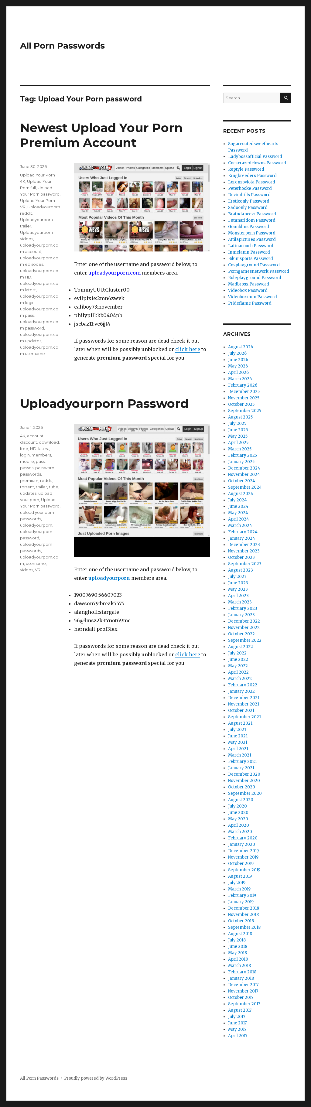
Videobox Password (248, 290)
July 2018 (237, 940)
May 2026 (238, 366)
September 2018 (244, 927)
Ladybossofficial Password (255, 156)
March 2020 (240, 831)
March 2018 (239, 965)
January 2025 (241, 461)
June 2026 (238, 359)
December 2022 (244, 621)
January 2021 (241, 767)
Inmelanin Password (249, 252)
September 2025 (244, 410)
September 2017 (244, 1003)
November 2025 (243, 398)
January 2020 (241, 844)
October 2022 (241, 634)
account (35, 435)
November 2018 (243, 914)
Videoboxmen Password (252, 296)
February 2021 (242, 761)
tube (53, 486)
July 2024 (237, 500)
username (36, 563)
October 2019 (241, 863)
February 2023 (242, 608)
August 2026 (240, 347)
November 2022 (244, 627)
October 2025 (241, 404)
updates (28, 493)
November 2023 (244, 551)
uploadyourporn (109, 578)
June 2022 (238, 659)
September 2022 (244, 640)
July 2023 (237, 576)
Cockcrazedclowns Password (257, 163)
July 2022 (237, 653)
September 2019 (244, 870)
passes (26, 467)
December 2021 (243, 697)
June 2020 (238, 812)
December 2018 (243, 908)
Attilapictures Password (252, 239)
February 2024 (243, 532)
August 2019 (240, 876)
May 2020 (238, 819)
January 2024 (241, 538)
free (24, 448)
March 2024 (240, 525)
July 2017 (236, 1016)
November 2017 (243, 991)
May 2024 (238, 512)
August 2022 (240, 646)
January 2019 (241, 901)
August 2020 (240, 799)
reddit (46, 480)
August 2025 (240, 417)
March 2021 (239, 755)
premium (29, 480)
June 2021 (238, 736)
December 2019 (243, 850)
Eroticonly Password (248, 201)
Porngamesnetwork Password (258, 271)
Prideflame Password (250, 303)
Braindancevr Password (252, 214)
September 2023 (244, 563)
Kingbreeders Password (252, 175)
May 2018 (237, 952)
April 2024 (238, 519)
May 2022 (238, 665)
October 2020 (241, 787)
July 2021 (237, 729)
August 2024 (240, 493)
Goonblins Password (248, 226)
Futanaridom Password (251, 220)
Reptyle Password (246, 169)
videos (26, 569)
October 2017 (240, 997)
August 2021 (240, 723)
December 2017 (243, 984)
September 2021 (244, 716)
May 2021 (237, 742)
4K (22, 435)
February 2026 (242, 385)
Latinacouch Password (250, 245)
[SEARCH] (285, 98)
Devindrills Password (249, 194)
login (25, 455)
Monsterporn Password (251, 233)
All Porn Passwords (62, 45)
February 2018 (242, 972)
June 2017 (237, 1023)
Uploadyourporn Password (104, 403)
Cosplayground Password (254, 265)
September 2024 (245, 487)
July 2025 (237, 423)
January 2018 (241, 978)
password (44, 467)
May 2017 (237, 1029)
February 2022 (242, 685)
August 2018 (240, 933)
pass (40, 461)
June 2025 (238, 429)
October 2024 (241, 480)
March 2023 (240, 602)
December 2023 (244, 544)
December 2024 (244, 468)
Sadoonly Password (248, 207)
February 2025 (242, 455)
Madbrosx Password (248, 284)
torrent (27, 486)
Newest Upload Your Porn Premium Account (101, 135)
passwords (30, 474)
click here (187, 349)
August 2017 (239, 1010)
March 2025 (239, 449)
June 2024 (238, 506)
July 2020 (237, 806)
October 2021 (241, 710)
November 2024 (244, 474)
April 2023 (238, 595)
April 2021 (238, 748)
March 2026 (240, 378)
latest (43, 448)
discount (28, 442)
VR (37, 569)
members (41, 455)
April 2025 (238, 442)
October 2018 (241, 921)
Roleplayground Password (254, 277)
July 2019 (236, 882)
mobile (27, 461)
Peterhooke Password (250, 188)
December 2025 (244, 391)
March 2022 (240, 678)
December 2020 (244, 774)
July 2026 (237, 353)
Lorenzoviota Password (251, 182)
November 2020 (244, 780)
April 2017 (237, 1035)
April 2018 (238, 959)
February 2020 (243, 838)
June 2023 (238, 583)
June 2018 (237, 946)
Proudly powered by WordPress (95, 1078)
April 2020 (238, 825)
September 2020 (245, 793)
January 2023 (241, 614)
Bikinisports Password (250, 258)
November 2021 (243, 704)
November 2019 (243, 857)
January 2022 (241, 691)
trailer (41, 486)
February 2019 (242, 895)
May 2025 (238, 436)
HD (33, 448)
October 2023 (241, 557)
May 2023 (238, 589)
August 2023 (240, 570)
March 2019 (239, 889)
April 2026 (238, 372)
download (49, 442)
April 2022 (238, 672)
